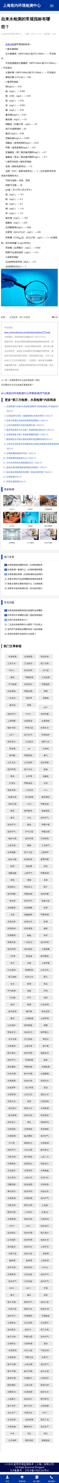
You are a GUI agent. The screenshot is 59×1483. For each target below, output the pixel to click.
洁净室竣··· (46, 1101)
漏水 (29, 1295)
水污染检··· (29, 1039)
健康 (46, 928)
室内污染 (12, 804)
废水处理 (12, 1011)
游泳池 (12, 705)
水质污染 (12, 1254)
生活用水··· (46, 1323)
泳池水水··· (29, 922)
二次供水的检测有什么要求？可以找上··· (25, 624)
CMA (29, 804)
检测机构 (29, 970)
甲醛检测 (29, 677)
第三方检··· (46, 663)
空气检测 (12, 684)
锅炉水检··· (12, 728)
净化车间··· (29, 1267)
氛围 (29, 1004)
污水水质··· (29, 1150)
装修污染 (46, 901)
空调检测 (46, 1067)
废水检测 (12, 1115)
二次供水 (29, 790)
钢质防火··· (29, 1143)
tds (29, 749)
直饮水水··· (29, 1108)
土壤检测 (29, 1018)
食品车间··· (29, 1191)
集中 (12, 1295)
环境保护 (46, 735)
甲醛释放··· (29, 755)
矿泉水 (12, 783)
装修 (46, 769)
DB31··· (12, 670)
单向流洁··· (12, 1191)
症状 (46, 866)
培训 (46, 998)
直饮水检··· (29, 1219)
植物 (29, 845)
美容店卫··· (29, 1032)
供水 (12, 963)
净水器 (12, 901)
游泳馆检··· (46, 762)
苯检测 (46, 1254)
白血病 (46, 749)
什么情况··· (12, 970)
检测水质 (12, 797)
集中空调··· (29, 1074)
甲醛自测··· (29, 691)
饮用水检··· (46, 657)
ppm (46, 707)
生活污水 (29, 977)
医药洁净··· (29, 1205)
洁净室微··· (46, 1406)
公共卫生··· (12, 762)
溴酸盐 (46, 776)
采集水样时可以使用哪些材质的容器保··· (25, 579)
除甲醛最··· (29, 1025)
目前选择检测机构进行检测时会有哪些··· (25, 610)
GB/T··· (12, 735)
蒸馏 (29, 880)
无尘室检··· (29, 1323)
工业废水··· (29, 663)
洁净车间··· (46, 1219)
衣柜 (46, 880)
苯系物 (29, 956)
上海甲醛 (46, 963)
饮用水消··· (46, 1309)
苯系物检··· (46, 1129)
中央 (12, 1433)
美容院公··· (12, 887)
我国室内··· (46, 1122)
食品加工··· (29, 1399)
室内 (12, 1004)
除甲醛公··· (46, 1032)
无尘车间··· (12, 1178)
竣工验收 (12, 977)
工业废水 (29, 742)
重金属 (12, 749)
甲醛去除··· (46, 804)
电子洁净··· (12, 1337)
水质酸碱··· (46, 1074)
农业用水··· (12, 1233)
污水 (29, 818)
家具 (12, 776)
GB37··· (45, 1413)
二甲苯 (12, 956)
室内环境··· (12, 769)
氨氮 (29, 935)
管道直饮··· (46, 1115)
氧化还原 (46, 1011)
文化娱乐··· (12, 1170)
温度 (29, 1101)
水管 (46, 783)
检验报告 (46, 811)
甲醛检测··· (46, 873)
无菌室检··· (12, 1184)
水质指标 (46, 721)
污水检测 (46, 677)
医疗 (46, 887)
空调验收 (46, 1316)
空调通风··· (12, 935)
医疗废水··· (12, 1053)
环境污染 (29, 728)
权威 (46, 922)
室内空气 (12, 1281)
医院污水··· (29, 1309)
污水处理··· (46, 1004)
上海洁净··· (29, 1046)
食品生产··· (46, 1427)
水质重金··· (29, 721)
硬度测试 (46, 797)
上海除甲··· (46, 852)
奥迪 (29, 825)
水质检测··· (29, 657)
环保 (46, 991)
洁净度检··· (12, 1046)
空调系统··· (12, 1164)
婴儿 (46, 977)
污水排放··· (29, 1281)
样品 (46, 984)
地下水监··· (29, 852)
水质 (12, 915)
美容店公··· (12, 1122)
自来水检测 (11, 44)
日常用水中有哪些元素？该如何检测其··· (25, 615)
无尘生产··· (12, 1413)
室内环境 (29, 838)
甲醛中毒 (46, 825)
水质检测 (13, 317)
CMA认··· (45, 1267)
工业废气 (46, 845)
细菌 (46, 1025)
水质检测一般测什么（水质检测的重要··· (25, 570)
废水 (12, 818)
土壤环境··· (46, 1018)
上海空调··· (29, 1364)
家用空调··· (12, 1378)
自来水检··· (29, 1081)
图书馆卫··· (46, 1399)
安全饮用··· (29, 670)
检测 (29, 984)
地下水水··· (29, 769)
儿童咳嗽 (46, 949)
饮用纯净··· (29, 859)
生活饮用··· (12, 1420)
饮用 (46, 908)
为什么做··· (29, 1350)
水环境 (29, 776)
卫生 (29, 1433)
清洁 (46, 1433)
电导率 (29, 698)
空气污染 (29, 832)
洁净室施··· (12, 1427)
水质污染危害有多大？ (17, 620)
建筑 (12, 677)
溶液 (12, 880)
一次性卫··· (29, 942)
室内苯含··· (12, 1330)
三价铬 (12, 998)
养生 (29, 1122)
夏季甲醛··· (46, 859)
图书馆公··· (46, 1150)
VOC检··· (12, 1143)
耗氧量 (29, 866)
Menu (52, 6)
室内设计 (12, 1108)
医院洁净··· (12, 1212)
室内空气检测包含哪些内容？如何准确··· (25, 629)
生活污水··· (46, 1178)
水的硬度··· (12, 908)
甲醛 (46, 691)
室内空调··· (29, 1233)
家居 (12, 811)
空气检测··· (12, 991)
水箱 (29, 963)
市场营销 (29, 1060)
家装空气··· (29, 1302)
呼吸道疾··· (29, 783)
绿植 (29, 991)
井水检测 (29, 797)
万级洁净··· (12, 1157)
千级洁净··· (46, 1350)
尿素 (29, 705)
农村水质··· (12, 1267)
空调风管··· (12, 1274)
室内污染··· (29, 1115)
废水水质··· (46, 1371)
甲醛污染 (29, 1357)
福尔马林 (12, 859)
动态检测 (29, 1420)
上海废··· (46, 1205)
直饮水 (46, 1039)
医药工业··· (46, 1420)
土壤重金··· (12, 1323)
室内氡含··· (12, 1247)
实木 (12, 984)
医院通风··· (12, 1385)
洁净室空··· (46, 1378)
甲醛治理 (46, 832)
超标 (46, 1060)
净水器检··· (29, 949)
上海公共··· (29, 1178)
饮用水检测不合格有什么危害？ (21, 634)
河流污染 (12, 1309)
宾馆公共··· (12, 1101)
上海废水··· (12, 1399)
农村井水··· (12, 742)
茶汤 (46, 1088)
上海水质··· (12, 845)
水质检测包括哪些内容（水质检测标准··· (25, 565)
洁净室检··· (46, 838)
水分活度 (12, 1039)
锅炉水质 (12, 838)
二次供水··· (12, 698)
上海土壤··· (29, 1385)
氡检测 (29, 1260)
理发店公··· (29, 887)
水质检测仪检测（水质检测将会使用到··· (25, 574)
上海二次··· (46, 1157)
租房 (12, 866)
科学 (46, 935)
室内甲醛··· (46, 714)
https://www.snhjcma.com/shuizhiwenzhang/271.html (27, 332)
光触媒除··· (29, 915)
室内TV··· (29, 1330)
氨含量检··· (29, 1136)
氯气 (46, 755)
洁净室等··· (29, 1170)
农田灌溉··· (29, 928)
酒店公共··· (46, 1094)
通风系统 (29, 1440)
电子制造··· (29, 1157)
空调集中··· (29, 1378)
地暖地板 (12, 873)
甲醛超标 (46, 684)
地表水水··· (46, 1240)
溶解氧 (46, 698)
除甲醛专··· (29, 811)
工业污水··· (12, 663)
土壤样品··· (12, 1344)
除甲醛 (12, 755)
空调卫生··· (29, 1413)
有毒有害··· (12, 942)
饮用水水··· (46, 728)
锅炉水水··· (46, 1392)
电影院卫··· (46, 1053)
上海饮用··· (46, 1260)
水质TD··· (45, 1357)
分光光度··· (29, 1274)
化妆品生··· (46, 1191)
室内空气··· (12, 714)
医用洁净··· (46, 1385)
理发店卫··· (12, 1032)
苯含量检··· (12, 1067)
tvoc (46, 790)
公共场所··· (29, 762)
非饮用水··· (29, 684)
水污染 (46, 670)
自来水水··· (29, 1247)
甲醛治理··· (29, 1337)
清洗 (46, 1344)
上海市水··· (46, 1247)
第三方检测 (25, 317)
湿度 (46, 1295)
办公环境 (29, 1088)
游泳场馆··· (29, 1184)
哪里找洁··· (29, 1427)
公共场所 (12, 1440)
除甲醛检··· (46, 956)
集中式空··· (12, 1406)
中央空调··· (12, 1074)
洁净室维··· (12, 1094)
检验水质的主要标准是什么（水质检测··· (25, 584)
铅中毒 (46, 1046)
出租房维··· (12, 691)
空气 (29, 998)
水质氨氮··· (46, 1170)
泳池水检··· (12, 922)
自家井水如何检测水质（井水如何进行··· (25, 588)
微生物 (29, 1011)
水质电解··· (12, 852)
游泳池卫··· (46, 1226)
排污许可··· (29, 735)
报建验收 (46, 1440)
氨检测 (12, 1260)
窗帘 (12, 1018)
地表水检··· (12, 790)
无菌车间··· (12, 1392)
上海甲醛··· (12, 721)
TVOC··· (29, 714)
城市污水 (46, 742)
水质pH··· (45, 1212)
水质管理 (12, 1350)
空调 (46, 1288)
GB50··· (12, 1226)
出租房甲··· (12, 1088)
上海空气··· (29, 873)
